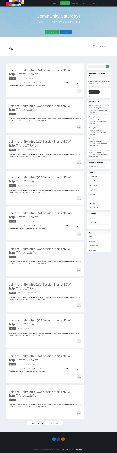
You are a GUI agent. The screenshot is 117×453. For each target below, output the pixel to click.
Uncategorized (94, 222)
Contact (86, 3)
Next (58, 423)
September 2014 (94, 208)
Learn (65, 32)
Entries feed (92, 241)
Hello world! (102, 166)
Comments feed (93, 245)
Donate (96, 3)
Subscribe (94, 92)
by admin (20, 78)
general (12, 78)
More (105, 3)
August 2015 (93, 185)
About (55, 3)
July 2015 (92, 190)
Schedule (76, 3)
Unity (91, 227)
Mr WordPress (93, 166)
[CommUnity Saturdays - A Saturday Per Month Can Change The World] (15, 3)
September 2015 (94, 181)
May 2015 (92, 199)
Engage (52, 32)
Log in (90, 236)
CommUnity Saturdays (58, 16)
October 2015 (93, 176)
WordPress (65, 449)
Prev (33, 423)
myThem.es (80, 449)
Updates (65, 3)
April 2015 (92, 203)
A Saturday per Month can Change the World (58, 21)
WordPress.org (93, 250)
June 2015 (92, 194)
